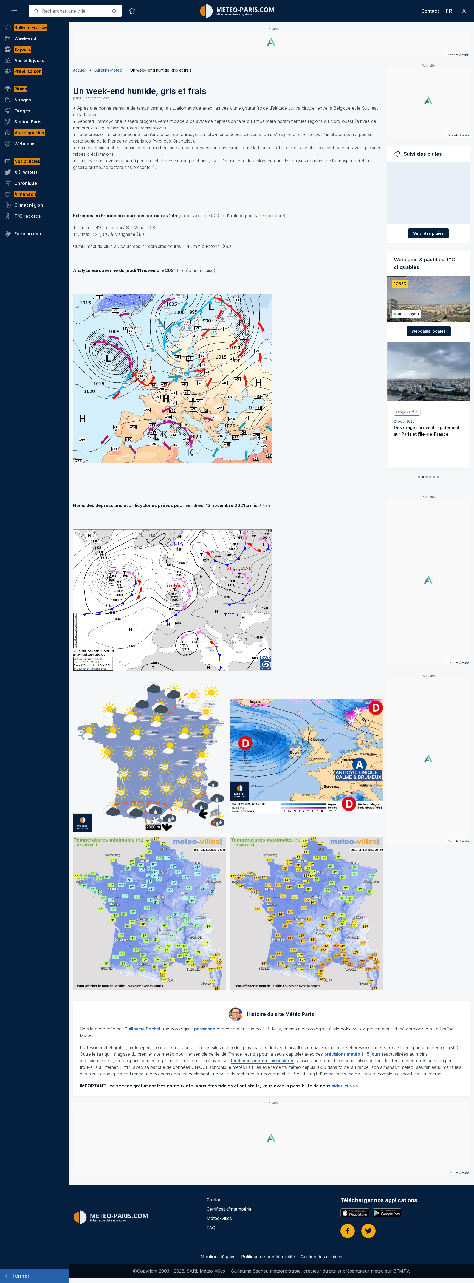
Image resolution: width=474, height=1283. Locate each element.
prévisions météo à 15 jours (352, 1054)
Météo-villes (219, 1218)
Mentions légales (218, 1256)
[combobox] (75, 11)
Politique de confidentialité (268, 1256)
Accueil (79, 70)
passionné (204, 1029)
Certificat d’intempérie (229, 1209)
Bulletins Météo (108, 70)
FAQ (211, 1227)
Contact (430, 11)
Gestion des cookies (321, 1256)
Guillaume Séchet (142, 1029)
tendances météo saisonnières (262, 1060)
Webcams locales (428, 331)
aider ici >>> (345, 1086)
